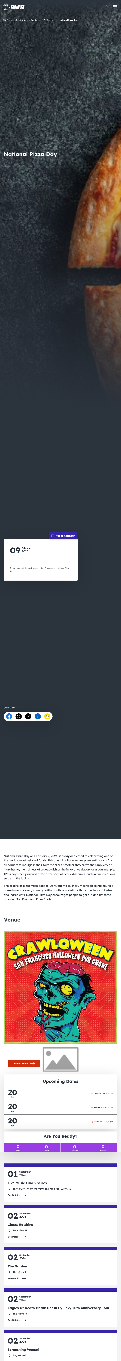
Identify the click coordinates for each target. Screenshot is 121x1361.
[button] (106, 6)
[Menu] (115, 6)
